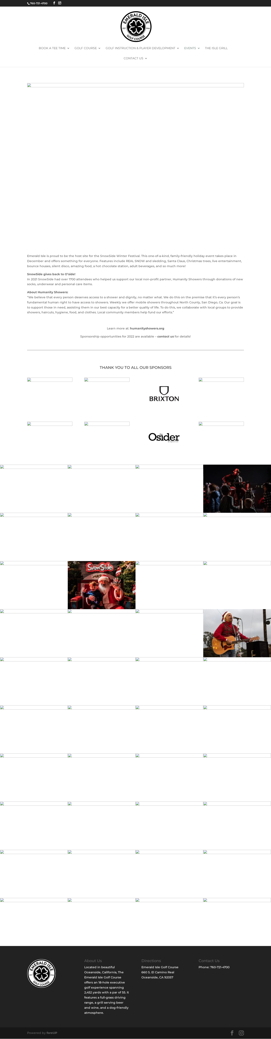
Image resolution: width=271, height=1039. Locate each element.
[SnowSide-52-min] (169, 708)
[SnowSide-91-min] (34, 901)
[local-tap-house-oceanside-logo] (49, 425)
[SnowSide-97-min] (237, 901)
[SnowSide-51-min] (102, 708)
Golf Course (86, 48)
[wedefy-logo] (221, 425)
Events (190, 48)
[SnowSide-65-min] (169, 805)
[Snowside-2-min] (169, 468)
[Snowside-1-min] (102, 468)
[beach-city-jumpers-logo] (49, 381)
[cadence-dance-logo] (221, 381)
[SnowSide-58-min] (169, 756)
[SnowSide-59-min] (237, 756)
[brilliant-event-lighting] (107, 381)
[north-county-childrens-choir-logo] (107, 425)
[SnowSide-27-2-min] (169, 612)
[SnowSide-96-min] (169, 901)
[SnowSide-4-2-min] (102, 516)
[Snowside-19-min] (237, 564)
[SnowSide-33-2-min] (34, 708)
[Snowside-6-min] (102, 608)
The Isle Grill (216, 48)
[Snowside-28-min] (34, 660)
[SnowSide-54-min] (237, 708)
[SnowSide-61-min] (102, 805)
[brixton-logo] (164, 409)
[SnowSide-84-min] (102, 853)
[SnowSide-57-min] (102, 756)
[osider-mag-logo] (164, 453)
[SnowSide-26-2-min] (102, 612)
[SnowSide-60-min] (34, 805)
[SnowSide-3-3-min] (237, 512)
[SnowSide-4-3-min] (169, 516)
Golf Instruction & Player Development (140, 48)
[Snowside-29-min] (169, 660)
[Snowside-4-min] (237, 516)
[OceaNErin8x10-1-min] (34, 468)
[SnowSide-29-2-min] (102, 660)
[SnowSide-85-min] (169, 853)
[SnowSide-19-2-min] (169, 564)
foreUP (52, 1033)
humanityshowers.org (147, 328)
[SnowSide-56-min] (34, 756)
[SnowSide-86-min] (237, 853)
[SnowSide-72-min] (34, 853)
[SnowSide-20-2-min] (34, 612)
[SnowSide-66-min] (237, 805)
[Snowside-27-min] (237, 656)
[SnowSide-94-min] (102, 901)
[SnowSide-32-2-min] (237, 660)
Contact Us (133, 58)
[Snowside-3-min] (34, 516)
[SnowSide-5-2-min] (34, 564)
